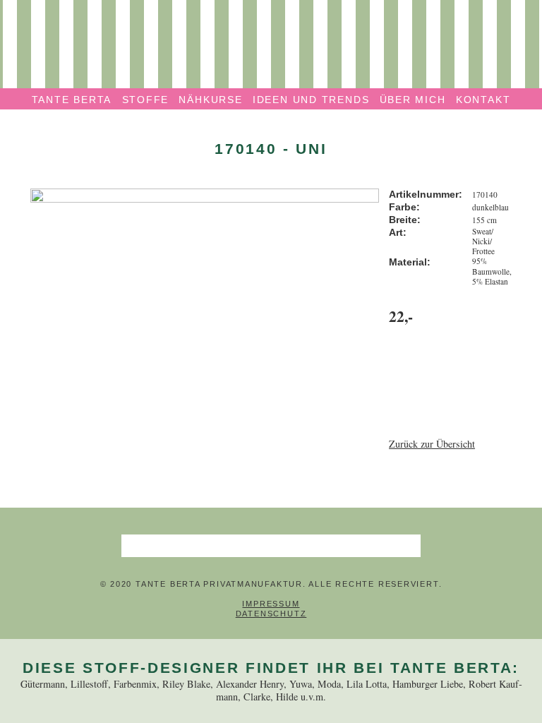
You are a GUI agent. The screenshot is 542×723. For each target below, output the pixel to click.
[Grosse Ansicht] (204, 194)
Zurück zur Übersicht (432, 443)
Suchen (409, 545)
